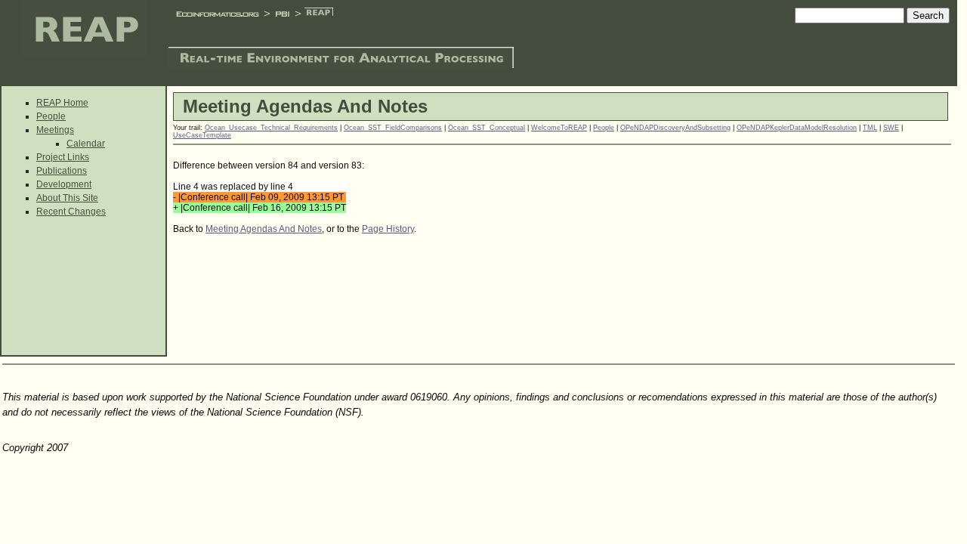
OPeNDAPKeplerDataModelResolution (797, 127)
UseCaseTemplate (202, 135)
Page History (388, 229)
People (51, 116)
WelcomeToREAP (559, 127)
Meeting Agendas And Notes (263, 229)
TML (870, 127)
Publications (61, 170)
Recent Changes (71, 211)
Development (63, 184)
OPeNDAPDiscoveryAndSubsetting (675, 127)
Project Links (62, 157)
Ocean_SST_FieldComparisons (393, 127)
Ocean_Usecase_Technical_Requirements (271, 127)
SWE (891, 127)
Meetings (55, 130)
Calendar (85, 143)
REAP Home (62, 102)
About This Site (67, 198)
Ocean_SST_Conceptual (486, 127)
